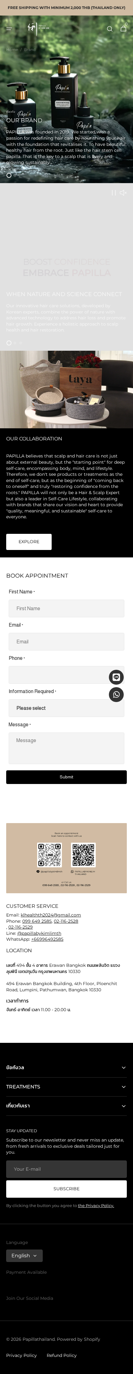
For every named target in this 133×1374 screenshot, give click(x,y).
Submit (66, 776)
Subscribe (66, 1189)
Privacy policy (21, 1355)
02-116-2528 (66, 921)
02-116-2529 (20, 927)
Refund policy (62, 1355)
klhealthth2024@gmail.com (51, 915)
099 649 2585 (37, 921)
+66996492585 (47, 939)
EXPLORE (29, 541)
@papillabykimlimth (39, 933)
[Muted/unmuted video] (123, 193)
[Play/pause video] (66, 267)
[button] (9, 29)
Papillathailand (39, 1339)
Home (12, 49)
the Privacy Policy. (96, 1205)
